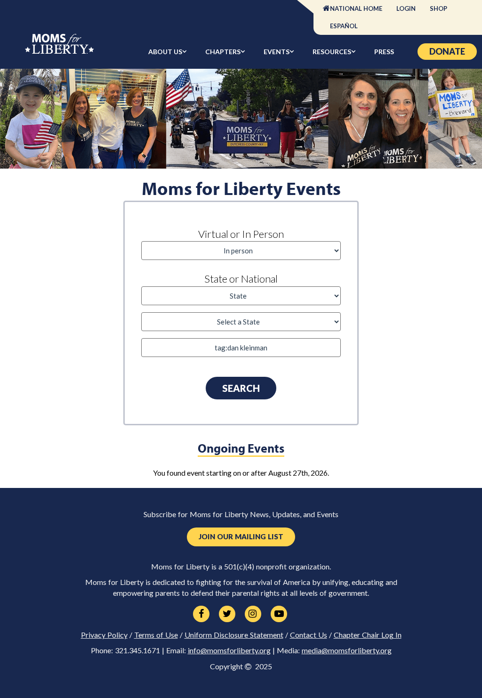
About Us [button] (165, 52)
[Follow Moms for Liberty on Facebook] (201, 614)
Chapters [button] (223, 52)
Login (406, 8)
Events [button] (276, 52)
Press (384, 52)
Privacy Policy (104, 635)
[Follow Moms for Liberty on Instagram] (253, 614)
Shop (438, 8)
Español (344, 26)
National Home (356, 8)
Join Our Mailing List (241, 536)
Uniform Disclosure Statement (234, 635)
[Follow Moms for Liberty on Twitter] (227, 614)
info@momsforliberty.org (229, 650)
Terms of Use (156, 635)
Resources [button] (332, 52)
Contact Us (308, 635)
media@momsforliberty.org (347, 650)
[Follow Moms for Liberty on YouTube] (279, 614)
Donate (447, 51)
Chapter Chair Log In (368, 635)
